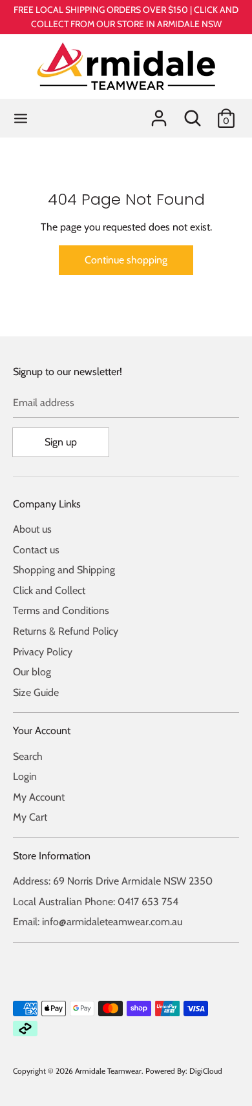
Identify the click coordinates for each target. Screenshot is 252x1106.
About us (32, 529)
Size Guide (36, 692)
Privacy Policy (42, 652)
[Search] (192, 113)
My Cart (30, 817)
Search (28, 756)
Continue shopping (126, 260)
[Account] (159, 113)
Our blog (32, 672)
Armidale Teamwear (108, 1071)
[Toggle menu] (20, 118)
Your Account (41, 730)
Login (25, 776)
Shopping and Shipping (64, 570)
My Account (39, 797)
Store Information (51, 856)
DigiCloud (205, 1071)
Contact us (36, 550)
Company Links (47, 504)
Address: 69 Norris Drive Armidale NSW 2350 (113, 881)
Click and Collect (49, 590)
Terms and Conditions (61, 610)
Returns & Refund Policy (65, 631)
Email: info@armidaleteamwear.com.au (97, 922)
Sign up (61, 442)
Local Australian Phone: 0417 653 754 (95, 902)
